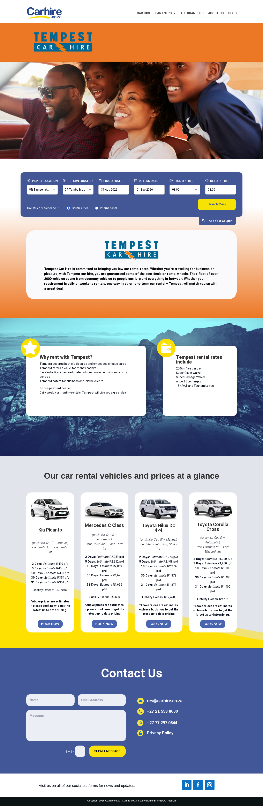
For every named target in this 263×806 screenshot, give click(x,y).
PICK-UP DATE (112, 181)
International (108, 208)
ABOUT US (216, 13)
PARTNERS (163, 13)
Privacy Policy (160, 732)
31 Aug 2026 (109, 189)
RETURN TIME (219, 181)
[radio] (68, 208)
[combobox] (42, 190)
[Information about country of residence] (59, 208)
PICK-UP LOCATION (45, 181)
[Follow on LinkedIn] (186, 785)
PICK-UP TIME (183, 181)
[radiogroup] (72, 208)
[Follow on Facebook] (198, 785)
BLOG (232, 13)
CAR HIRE (144, 13)
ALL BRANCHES (192, 13)
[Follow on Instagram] (210, 785)
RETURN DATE (148, 181)
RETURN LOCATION (80, 181)
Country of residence (41, 208)
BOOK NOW (50, 624)
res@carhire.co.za (164, 700)
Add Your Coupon (220, 220)
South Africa (80, 208)
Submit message (107, 751)
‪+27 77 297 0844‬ (162, 722)
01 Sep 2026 (145, 189)
